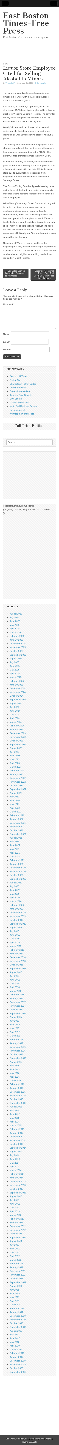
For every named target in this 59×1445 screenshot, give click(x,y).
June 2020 (15, 890)
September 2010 (18, 1327)
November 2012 (18, 1230)
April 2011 (15, 1301)
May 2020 (15, 894)
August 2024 (16, 703)
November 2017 (18, 1006)
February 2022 (17, 815)
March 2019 (16, 946)
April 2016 (15, 1077)
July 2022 (14, 796)
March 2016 (16, 1080)
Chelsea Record (18, 387)
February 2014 (17, 1174)
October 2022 (16, 785)
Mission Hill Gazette (19, 402)
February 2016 (17, 1084)
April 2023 (15, 763)
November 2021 (18, 826)
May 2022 (15, 804)
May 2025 (15, 669)
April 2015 (15, 1121)
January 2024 (16, 729)
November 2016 (18, 1050)
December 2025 (18, 643)
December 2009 (18, 1360)
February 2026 (17, 636)
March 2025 (16, 677)
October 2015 (16, 1099)
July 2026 (14, 617)
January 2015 (16, 1133)
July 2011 (14, 1289)
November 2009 (18, 1364)
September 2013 (18, 1192)
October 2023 (16, 740)
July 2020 (14, 886)
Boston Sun (15, 380)
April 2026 (15, 628)
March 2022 (16, 811)
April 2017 (15, 1032)
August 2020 (16, 882)
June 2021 (15, 845)
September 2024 (18, 699)
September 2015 (18, 1103)
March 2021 (16, 856)
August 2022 (16, 793)
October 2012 (16, 1233)
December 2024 (18, 688)
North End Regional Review (23, 406)
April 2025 (15, 673)
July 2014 (14, 1155)
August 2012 (16, 1241)
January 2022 (16, 819)
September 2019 (18, 923)
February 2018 (17, 994)
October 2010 (16, 1323)
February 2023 (17, 770)
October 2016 (16, 1054)
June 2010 (15, 1338)
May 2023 (15, 759)
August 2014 (16, 1151)
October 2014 (16, 1144)
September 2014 (18, 1148)
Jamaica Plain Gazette (21, 395)
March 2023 (16, 767)
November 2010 (18, 1319)
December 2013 (18, 1181)
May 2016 (15, 1073)
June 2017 (15, 1024)
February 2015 (17, 1129)
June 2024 (15, 711)
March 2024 (16, 722)
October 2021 (16, 830)
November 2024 (18, 692)
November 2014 (18, 1140)
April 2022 (15, 808)
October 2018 (16, 964)
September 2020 (18, 879)
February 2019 (17, 950)
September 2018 (18, 968)
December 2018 (18, 957)
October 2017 (16, 1009)
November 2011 (17, 1274)
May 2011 (14, 1297)
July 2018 (14, 976)
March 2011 (15, 1304)
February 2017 (17, 1039)
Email (6, 342)
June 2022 (15, 800)
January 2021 (16, 864)
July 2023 (14, 752)
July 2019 (14, 931)
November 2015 (18, 1095)
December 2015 (18, 1092)
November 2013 (18, 1185)
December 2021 (18, 823)
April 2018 (15, 987)
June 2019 (15, 935)
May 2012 (15, 1252)
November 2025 (18, 647)
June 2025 (15, 666)
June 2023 (15, 755)
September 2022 (18, 789)
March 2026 (16, 632)
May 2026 (15, 625)
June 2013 (15, 1203)
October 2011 (16, 1278)
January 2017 (16, 1043)
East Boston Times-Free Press (26, 23)
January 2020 (16, 908)
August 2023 (16, 748)
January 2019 (16, 953)
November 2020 (18, 871)
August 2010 (16, 1331)
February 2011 (17, 1308)
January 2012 (16, 1267)
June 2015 (15, 1114)
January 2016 (16, 1088)
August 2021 (16, 837)
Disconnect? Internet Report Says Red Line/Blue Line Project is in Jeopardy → (44, 275)
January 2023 (16, 774)
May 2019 (15, 938)
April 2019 (15, 942)
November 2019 (18, 916)
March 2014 (16, 1170)
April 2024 (15, 718)
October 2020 (16, 875)
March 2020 (16, 901)
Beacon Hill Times (18, 376)
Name (7, 334)
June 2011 (15, 1293)
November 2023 (18, 737)
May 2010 (15, 1342)
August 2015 (16, 1106)
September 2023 (18, 744)
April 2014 (15, 1166)
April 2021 (15, 853)
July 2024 (14, 707)
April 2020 (15, 897)
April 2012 (15, 1256)
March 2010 (16, 1349)
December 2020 (18, 867)
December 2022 (18, 778)
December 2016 (18, 1047)
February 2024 (17, 725)
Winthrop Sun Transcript (22, 413)
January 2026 (16, 640)
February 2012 (17, 1263)
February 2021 (17, 860)
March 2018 (16, 991)
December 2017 (18, 1002)
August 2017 (16, 1017)
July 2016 (14, 1065)
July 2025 (14, 662)
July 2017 (14, 1021)
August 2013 (16, 1196)
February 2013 (17, 1218)
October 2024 (16, 696)
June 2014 (15, 1159)
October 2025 (16, 651)
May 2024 (15, 714)
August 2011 (16, 1286)
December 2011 (17, 1271)
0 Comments (40, 83)
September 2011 (18, 1282)
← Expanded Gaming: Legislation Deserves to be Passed (15, 273)
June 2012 (15, 1248)
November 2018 (18, 961)
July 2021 (14, 841)
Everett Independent (20, 391)
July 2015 (14, 1110)
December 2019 (18, 912)
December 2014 (18, 1136)
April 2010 (15, 1345)
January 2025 (16, 684)
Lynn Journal (16, 398)
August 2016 (16, 1062)
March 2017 (16, 1035)
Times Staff (10, 83)
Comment (8, 304)
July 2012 (14, 1245)
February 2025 (17, 681)
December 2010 (18, 1316)
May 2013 (15, 1207)
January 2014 (16, 1177)
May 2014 (15, 1163)
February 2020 (17, 905)
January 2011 (16, 1312)
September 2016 (18, 1058)
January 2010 (16, 1357)
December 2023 (18, 733)
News (5, 64)
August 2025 (16, 658)
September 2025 (18, 655)
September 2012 (18, 1237)
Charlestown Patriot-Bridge (23, 384)
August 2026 (16, 613)
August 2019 (16, 927)
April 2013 (15, 1211)
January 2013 (16, 1222)
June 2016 (15, 1069)
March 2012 (16, 1260)
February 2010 (17, 1353)
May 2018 (15, 983)
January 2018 (16, 998)
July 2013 (14, 1200)
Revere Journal (17, 410)
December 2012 (18, 1226)
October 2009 (16, 1368)
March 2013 (16, 1215)
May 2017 (15, 1028)
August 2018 (16, 972)
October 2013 (16, 1189)
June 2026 (15, 621)
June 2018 (15, 979)
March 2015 (16, 1125)
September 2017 (18, 1013)
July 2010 (14, 1334)
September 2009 (18, 1372)
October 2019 (16, 920)
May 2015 (15, 1118)
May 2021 (15, 849)
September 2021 (18, 834)
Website (7, 349)
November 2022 (18, 782)
